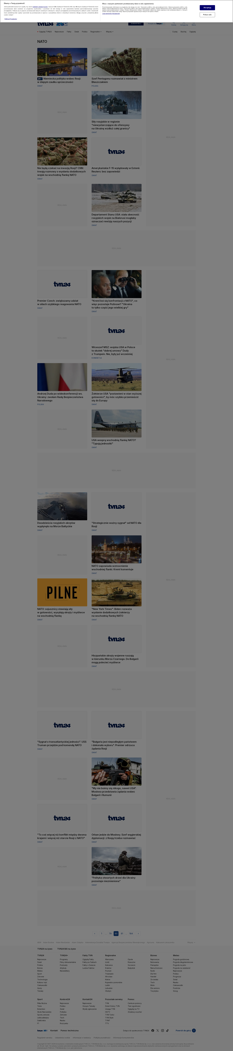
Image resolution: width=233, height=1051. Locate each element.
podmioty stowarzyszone (40, 6)
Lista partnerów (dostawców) (111, 13)
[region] (116, 11)
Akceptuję (207, 8)
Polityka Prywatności (11, 19)
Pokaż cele (207, 14)
